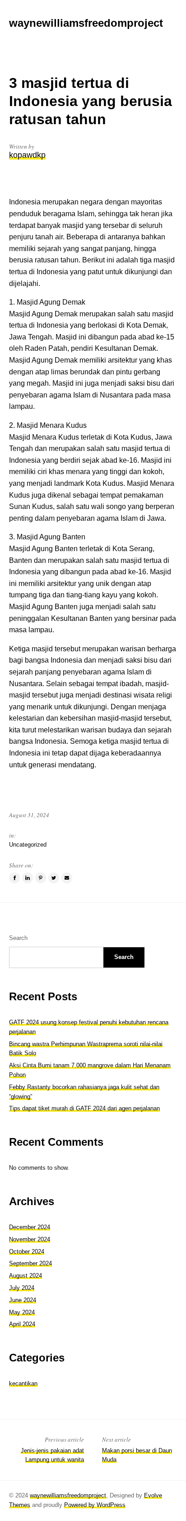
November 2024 (29, 1239)
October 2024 (26, 1251)
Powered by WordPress (95, 1505)
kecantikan (23, 1383)
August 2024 (25, 1275)
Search (18, 938)
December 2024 (29, 1227)
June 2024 (22, 1300)
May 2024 (22, 1312)
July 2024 (21, 1287)
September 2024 (30, 1263)
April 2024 (22, 1324)
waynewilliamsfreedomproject (68, 1495)
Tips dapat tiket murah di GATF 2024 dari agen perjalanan (84, 1108)
